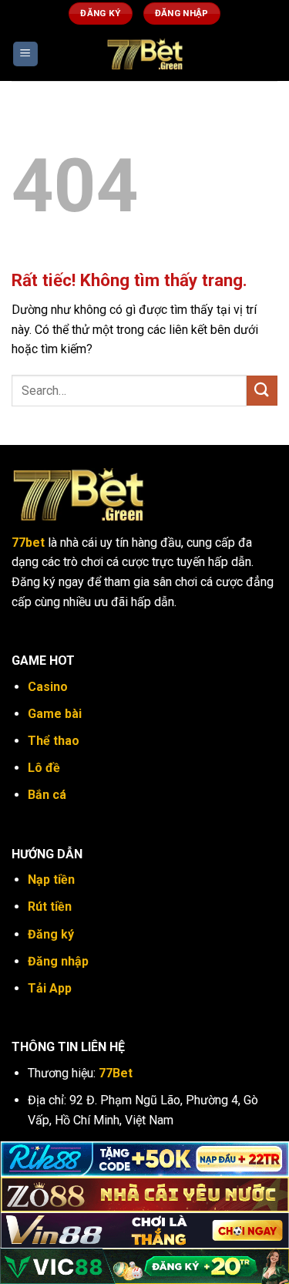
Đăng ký (51, 934)
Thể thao (53, 740)
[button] (25, 54)
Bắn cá (47, 794)
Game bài (55, 713)
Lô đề (44, 767)
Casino (48, 686)
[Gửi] (262, 391)
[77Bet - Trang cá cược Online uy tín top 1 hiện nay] (144, 54)
